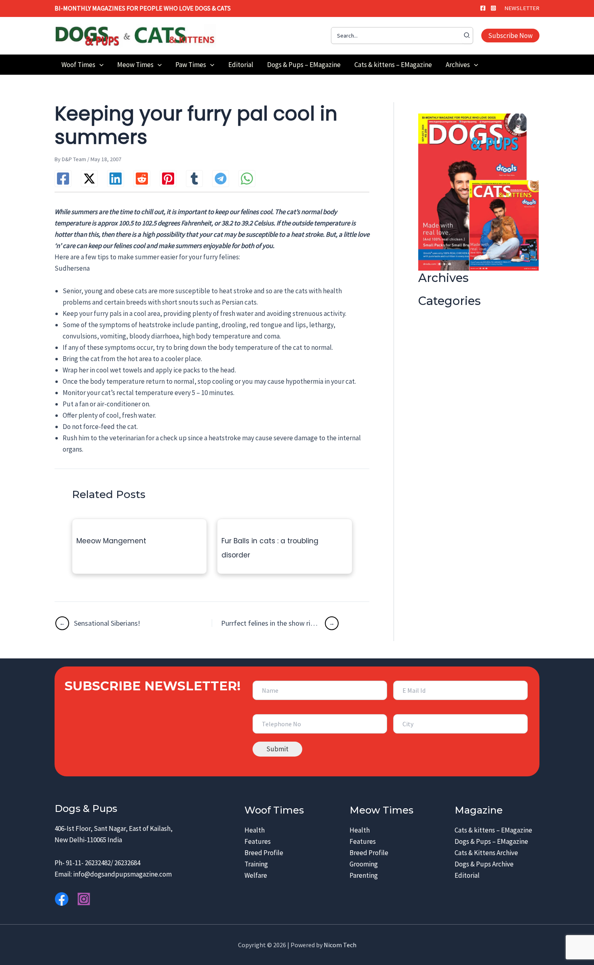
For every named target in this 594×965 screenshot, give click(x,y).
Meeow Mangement (111, 541)
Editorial (467, 875)
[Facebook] (483, 8)
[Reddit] (141, 178)
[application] (99, 64)
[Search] (467, 35)
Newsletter (521, 8)
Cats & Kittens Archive (486, 852)
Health (254, 830)
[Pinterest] (168, 178)
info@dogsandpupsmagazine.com (122, 874)
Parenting (364, 875)
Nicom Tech (340, 945)
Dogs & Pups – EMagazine (491, 841)
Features (257, 841)
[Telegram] (220, 178)
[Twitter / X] (89, 178)
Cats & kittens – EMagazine (493, 830)
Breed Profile (263, 852)
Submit (277, 748)
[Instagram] (493, 8)
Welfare (255, 875)
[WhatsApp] (246, 178)
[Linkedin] (115, 178)
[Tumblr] (194, 178)
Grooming (364, 864)
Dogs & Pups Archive (484, 864)
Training (256, 864)
